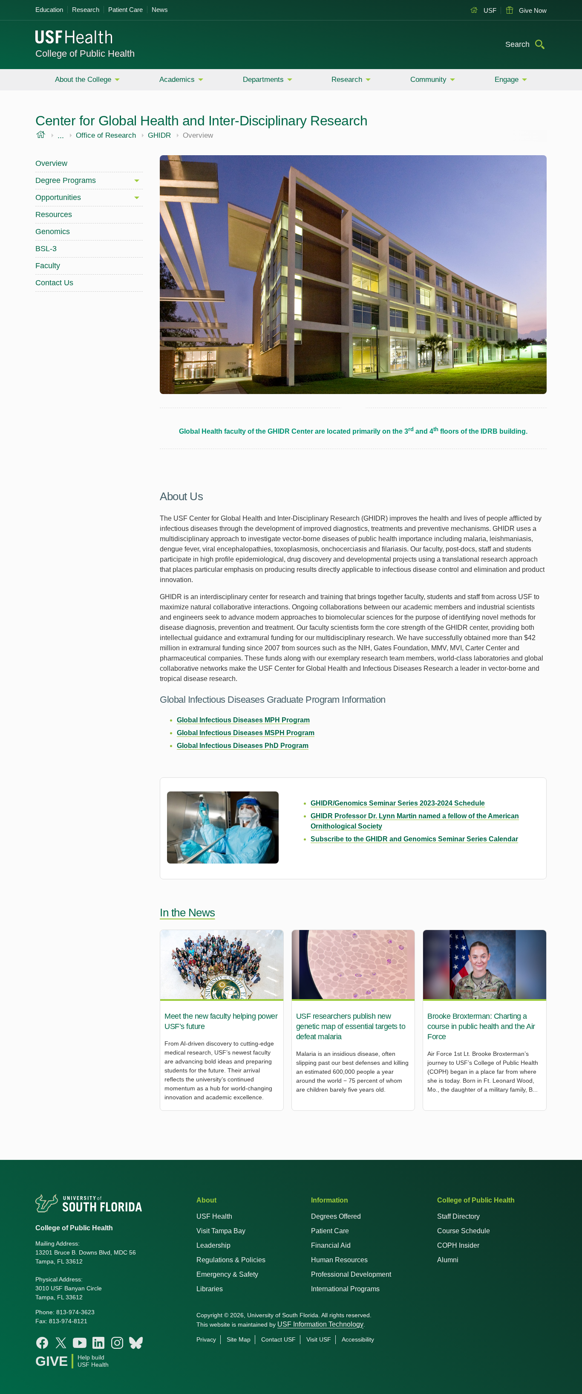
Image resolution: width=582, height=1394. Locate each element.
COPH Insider (458, 1245)
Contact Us (54, 282)
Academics (177, 79)
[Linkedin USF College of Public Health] (98, 1343)
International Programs (345, 1289)
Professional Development (351, 1274)
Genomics (52, 231)
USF (489, 10)
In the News (187, 912)
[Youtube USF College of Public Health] (79, 1343)
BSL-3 (46, 248)
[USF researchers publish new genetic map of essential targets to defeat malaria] (353, 1020)
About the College (83, 79)
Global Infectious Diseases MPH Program (243, 720)
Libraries (209, 1289)
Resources (53, 214)
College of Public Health (85, 53)
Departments (263, 79)
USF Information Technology (320, 1324)
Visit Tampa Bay (220, 1231)
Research (85, 9)
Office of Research (106, 135)
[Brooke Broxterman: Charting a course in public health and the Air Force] (484, 1020)
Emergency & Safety (227, 1274)
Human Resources (339, 1260)
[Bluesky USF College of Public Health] (136, 1343)
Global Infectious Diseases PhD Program (242, 745)
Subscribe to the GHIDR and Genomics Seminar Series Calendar (414, 839)
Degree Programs (65, 180)
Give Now (532, 10)
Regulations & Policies (230, 1260)
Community (428, 79)
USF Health (214, 1216)
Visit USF (318, 1339)
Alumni (447, 1260)
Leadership (213, 1245)
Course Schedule (463, 1231)
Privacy (206, 1339)
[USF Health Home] (74, 38)
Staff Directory (458, 1216)
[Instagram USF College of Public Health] (117, 1343)
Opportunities (58, 197)
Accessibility (358, 1339)
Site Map (239, 1339)
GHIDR (159, 135)
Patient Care (125, 9)
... (61, 135)
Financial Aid (331, 1245)
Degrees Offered (336, 1216)
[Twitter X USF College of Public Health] (61, 1343)
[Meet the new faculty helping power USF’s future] (221, 1020)
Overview (51, 163)
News (160, 9)
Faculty (47, 265)
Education (49, 9)
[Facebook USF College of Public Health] (42, 1343)
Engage (507, 79)
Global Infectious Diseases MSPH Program (245, 732)
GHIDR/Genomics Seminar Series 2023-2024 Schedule (398, 803)
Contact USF (278, 1339)
